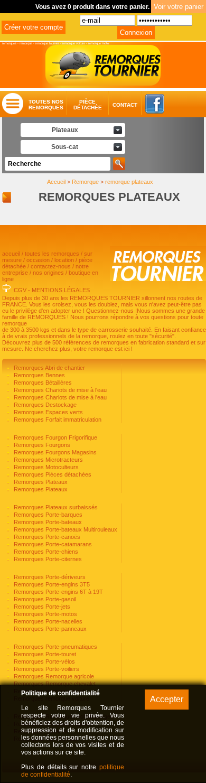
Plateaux (65, 130)
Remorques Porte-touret (44, 654)
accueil (11, 253)
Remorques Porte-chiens (45, 551)
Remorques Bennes (38, 375)
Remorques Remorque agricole (53, 676)
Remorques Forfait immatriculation (56, 419)
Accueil (56, 182)
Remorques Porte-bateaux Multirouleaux (64, 529)
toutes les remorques (52, 253)
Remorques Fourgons (41, 445)
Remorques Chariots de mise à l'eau (59, 390)
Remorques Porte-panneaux (49, 629)
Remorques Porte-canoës (46, 537)
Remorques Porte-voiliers (45, 669)
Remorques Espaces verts (47, 412)
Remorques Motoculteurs (45, 467)
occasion (38, 260)
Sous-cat (64, 147)
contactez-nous (51, 266)
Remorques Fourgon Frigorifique (54, 437)
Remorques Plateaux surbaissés (55, 507)
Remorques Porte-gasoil (44, 599)
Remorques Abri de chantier (48, 368)
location (64, 260)
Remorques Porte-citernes (47, 559)
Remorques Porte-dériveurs (49, 577)
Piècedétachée (87, 104)
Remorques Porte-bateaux (47, 522)
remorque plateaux (129, 182)
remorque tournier (47, 43)
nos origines (48, 272)
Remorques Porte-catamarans (52, 544)
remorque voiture (73, 43)
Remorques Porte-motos (44, 614)
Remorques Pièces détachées (51, 474)
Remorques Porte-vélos (43, 661)
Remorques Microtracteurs (47, 459)
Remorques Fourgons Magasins (54, 452)
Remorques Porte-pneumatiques (54, 647)
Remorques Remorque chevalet (54, 684)
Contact (115, 105)
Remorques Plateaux (40, 482)
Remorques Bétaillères (42, 382)
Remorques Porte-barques (47, 514)
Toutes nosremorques (46, 104)
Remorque (85, 182)
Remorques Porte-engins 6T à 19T (57, 592)
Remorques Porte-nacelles (47, 621)
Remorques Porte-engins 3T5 (51, 584)
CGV (20, 290)
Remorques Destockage (44, 405)
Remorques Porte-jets (41, 606)
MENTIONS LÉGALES (61, 290)
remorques (9, 43)
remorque (26, 43)
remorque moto (98, 43)
